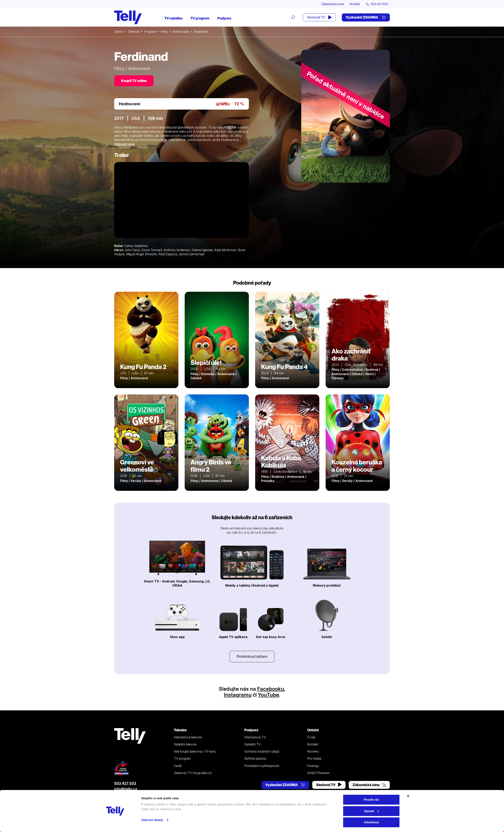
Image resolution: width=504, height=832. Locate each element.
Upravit (369, 811)
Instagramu (238, 695)
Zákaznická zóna (332, 4)
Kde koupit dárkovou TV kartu (195, 751)
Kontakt (355, 4)
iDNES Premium (318, 773)
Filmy (164, 32)
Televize (133, 32)
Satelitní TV (252, 744)
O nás (311, 737)
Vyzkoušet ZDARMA (362, 17)
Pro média (314, 758)
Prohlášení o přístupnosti (261, 766)
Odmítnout (371, 822)
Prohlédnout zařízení (252, 656)
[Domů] (128, 17)
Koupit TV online (134, 80)
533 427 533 (125, 783)
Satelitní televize (185, 744)
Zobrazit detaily (152, 820)
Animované (181, 32)
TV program (199, 18)
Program (150, 32)
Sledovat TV (316, 17)
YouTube (268, 695)
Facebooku (270, 689)
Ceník (178, 766)
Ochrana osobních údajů (261, 751)
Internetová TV (255, 737)
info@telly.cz (125, 789)
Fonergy (313, 766)
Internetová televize (188, 737)
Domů (118, 32)
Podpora (224, 18)
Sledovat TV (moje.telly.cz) (193, 773)
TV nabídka (173, 18)
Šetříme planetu (255, 758)
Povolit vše (371, 799)
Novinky (313, 751)
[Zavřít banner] (408, 796)
